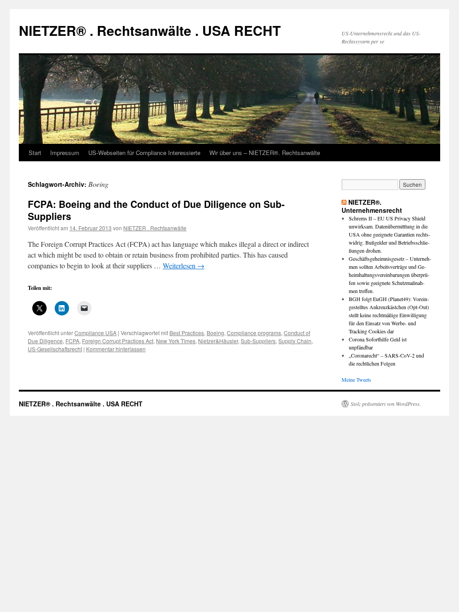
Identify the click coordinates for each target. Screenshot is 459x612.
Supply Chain (295, 341)
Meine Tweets (356, 379)
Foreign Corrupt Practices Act (117, 341)
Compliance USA (95, 332)
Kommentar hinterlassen (116, 349)
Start (35, 152)
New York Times (175, 341)
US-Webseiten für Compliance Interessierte (144, 152)
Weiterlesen (183, 265)
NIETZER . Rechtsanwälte (154, 228)
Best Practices (186, 332)
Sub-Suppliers (258, 341)
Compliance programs (254, 332)
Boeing (215, 332)
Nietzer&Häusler (218, 341)
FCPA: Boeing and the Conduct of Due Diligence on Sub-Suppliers (156, 210)
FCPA (72, 341)
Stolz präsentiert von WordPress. (386, 403)
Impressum (64, 152)
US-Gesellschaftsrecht (55, 349)
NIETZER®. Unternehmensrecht (372, 206)
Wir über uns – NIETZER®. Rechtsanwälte (264, 152)
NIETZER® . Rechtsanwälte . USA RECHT (150, 30)
